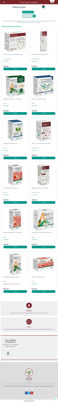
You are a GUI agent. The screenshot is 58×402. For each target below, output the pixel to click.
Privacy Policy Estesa (17, 386)
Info (5, 386)
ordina (15, 68)
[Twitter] (29, 393)
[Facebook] (26, 393)
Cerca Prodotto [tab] (28, 12)
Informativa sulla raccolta (29, 400)
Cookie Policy (37, 386)
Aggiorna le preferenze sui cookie (47, 386)
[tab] (35, 11)
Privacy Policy (9, 386)
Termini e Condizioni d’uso (27, 386)
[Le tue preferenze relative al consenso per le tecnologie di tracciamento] (55, 399)
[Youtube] (32, 393)
